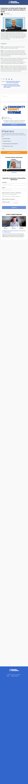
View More (14, 172)
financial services (8, 84)
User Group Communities (12, 82)
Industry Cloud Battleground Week (12, 85)
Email (3, 187)
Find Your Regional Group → (14, 152)
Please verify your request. (8, 199)
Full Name (4, 182)
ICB (13, 84)
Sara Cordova (7, 13)
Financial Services (10, 81)
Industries (17, 81)
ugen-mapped (7, 87)
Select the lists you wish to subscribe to (11, 192)
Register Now (14, 124)
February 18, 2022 (8, 14)
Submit (14, 207)
